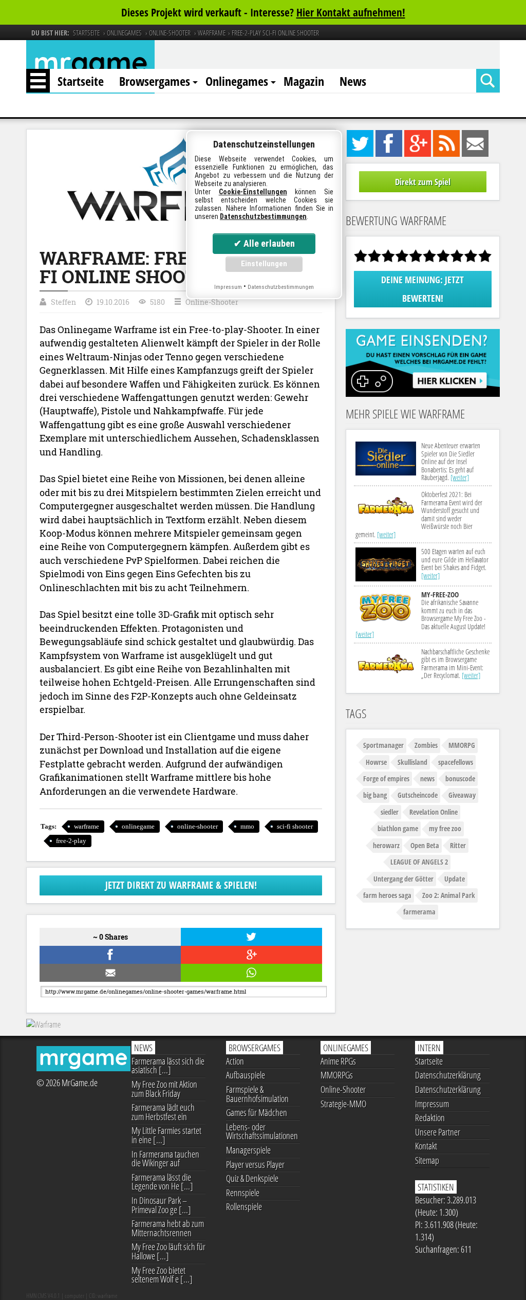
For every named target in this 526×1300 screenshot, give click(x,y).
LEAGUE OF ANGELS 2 (419, 862)
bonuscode (460, 778)
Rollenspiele (244, 1206)
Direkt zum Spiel (422, 181)
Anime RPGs (338, 1061)
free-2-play (71, 841)
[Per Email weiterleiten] (109, 973)
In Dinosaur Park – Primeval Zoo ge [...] (161, 1205)
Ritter (458, 845)
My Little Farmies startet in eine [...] (166, 1135)
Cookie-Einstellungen (253, 192)
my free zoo (445, 828)
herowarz (386, 845)
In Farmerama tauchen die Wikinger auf (165, 1158)
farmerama (419, 912)
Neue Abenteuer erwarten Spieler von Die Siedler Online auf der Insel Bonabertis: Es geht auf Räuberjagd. (450, 461)
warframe (86, 826)
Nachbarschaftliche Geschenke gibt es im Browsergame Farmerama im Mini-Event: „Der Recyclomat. (455, 663)
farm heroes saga (387, 895)
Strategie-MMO (343, 1103)
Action (235, 1061)
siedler (390, 812)
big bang (375, 795)
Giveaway (462, 795)
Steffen (63, 302)
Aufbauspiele (245, 1075)
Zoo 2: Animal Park (448, 895)
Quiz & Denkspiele (252, 1178)
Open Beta (424, 845)
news (427, 778)
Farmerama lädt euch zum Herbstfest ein (163, 1112)
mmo (247, 826)
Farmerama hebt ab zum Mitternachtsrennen (168, 1228)
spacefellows (455, 762)
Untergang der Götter (403, 879)
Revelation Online (433, 812)
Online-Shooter (211, 302)
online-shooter (197, 826)
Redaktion (430, 1117)
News (353, 80)
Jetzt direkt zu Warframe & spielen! (181, 885)
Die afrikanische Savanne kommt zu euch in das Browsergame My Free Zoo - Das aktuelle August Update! (420, 614)
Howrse (376, 762)
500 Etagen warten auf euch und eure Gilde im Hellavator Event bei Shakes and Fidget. (455, 563)
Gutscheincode (418, 795)
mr (90, 66)
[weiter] (459, 477)
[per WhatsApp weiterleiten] (250, 973)
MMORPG (461, 745)
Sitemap (427, 1160)
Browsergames (154, 80)
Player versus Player (255, 1164)
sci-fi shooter (295, 826)
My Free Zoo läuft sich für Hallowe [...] (168, 1251)
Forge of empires (386, 778)
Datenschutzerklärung (448, 1075)
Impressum (432, 1103)
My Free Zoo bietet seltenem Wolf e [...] (162, 1275)
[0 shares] (109, 955)
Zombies (426, 745)
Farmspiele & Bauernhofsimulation (257, 1094)
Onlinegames (236, 80)
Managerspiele (248, 1150)
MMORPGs (337, 1075)
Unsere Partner (437, 1132)
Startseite (81, 80)
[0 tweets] (250, 937)
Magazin (304, 80)
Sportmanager (383, 745)
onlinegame (138, 826)
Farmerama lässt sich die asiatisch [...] (168, 1065)
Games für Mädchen (256, 1112)
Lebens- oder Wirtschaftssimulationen (262, 1131)
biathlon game (398, 828)
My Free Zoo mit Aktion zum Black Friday (164, 1089)
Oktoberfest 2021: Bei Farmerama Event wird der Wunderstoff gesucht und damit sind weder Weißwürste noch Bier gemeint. (418, 514)
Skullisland (412, 762)
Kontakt (426, 1146)
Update (454, 879)
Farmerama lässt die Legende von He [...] (162, 1182)
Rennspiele (242, 1192)
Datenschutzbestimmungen (263, 216)
